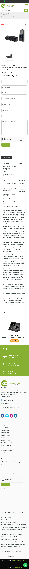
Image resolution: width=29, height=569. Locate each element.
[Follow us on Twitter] (7, 416)
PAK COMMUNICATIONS (19, 560)
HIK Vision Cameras (6, 539)
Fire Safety (21, 534)
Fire (26, 532)
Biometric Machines (6, 524)
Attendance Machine (6, 515)
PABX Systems (4, 427)
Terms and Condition (16, 567)
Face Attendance (18, 532)
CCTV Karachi (4, 527)
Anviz (15, 67)
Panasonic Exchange (6, 546)
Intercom (14, 539)
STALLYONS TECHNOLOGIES (16, 565)
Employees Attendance (7, 532)
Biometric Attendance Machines (9, 522)
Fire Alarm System (5, 440)
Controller (20, 67)
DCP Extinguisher (11, 529)
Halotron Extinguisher (6, 537)
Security (25, 67)
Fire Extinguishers (5, 438)
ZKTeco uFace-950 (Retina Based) (14, 337)
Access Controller (9, 67)
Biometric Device (5, 432)
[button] (25, 565)
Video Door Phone (14, 549)
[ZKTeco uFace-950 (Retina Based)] (14, 326)
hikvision (16, 537)
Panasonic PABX (17, 546)
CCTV (13, 524)
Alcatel (24, 510)
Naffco (23, 541)
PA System (3, 453)
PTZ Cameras (4, 549)
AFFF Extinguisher (16, 510)
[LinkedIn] (15, 416)
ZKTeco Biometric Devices (7, 556)
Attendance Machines (18, 515)
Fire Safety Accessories (7, 443)
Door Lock (20, 529)
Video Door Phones (6, 551)
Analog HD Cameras (6, 512)
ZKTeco (3, 554)
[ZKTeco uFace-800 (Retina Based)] (1, 21)
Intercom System (5, 435)
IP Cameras (17, 541)
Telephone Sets (5, 430)
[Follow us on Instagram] (11, 416)
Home (2, 16)
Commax (3, 529)
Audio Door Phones (6, 517)
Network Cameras (5, 544)
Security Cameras (5, 425)
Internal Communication (7, 541)
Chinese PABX (13, 527)
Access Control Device (11, 16)
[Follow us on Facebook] (2, 416)
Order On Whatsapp (20, 544)
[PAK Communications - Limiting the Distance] (7, 5)
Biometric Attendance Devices (9, 520)
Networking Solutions (6, 448)
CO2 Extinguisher (22, 527)
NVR (12, 544)
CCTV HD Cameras (21, 524)
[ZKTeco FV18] (27, 21)
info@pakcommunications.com (11, 407)
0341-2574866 (7, 403)
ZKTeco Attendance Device (13, 554)
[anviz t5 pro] (14, 36)
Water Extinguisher (17, 551)
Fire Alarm (3, 534)
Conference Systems (6, 450)
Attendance (20, 512)
